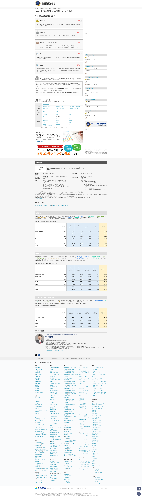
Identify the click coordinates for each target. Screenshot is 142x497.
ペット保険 (37, 383)
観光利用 (53, 480)
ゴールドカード (39, 425)
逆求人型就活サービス (84, 371)
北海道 (66, 381)
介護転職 (81, 383)
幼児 (66, 429)
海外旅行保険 (38, 381)
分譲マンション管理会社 (40, 449)
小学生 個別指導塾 (68, 411)
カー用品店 (66, 481)
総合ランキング (46, 104)
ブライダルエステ (83, 433)
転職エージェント (83, 379)
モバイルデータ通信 (97, 378)
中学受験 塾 (66, 397)
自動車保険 (37, 367)
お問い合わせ (71, 488)
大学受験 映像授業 (68, 378)
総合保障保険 (95, 440)
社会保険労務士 (72, 440)
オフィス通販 (53, 448)
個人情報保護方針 (63, 488)
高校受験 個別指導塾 (69, 388)
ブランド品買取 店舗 (55, 445)
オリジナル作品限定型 (56, 439)
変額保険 (94, 443)
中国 (105, 383)
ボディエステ (82, 437)
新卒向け (82, 428)
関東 (89, 461)
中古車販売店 (53, 411)
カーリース (52, 406)
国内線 (52, 470)
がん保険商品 (95, 429)
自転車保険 (37, 378)
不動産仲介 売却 (38, 442)
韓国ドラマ (58, 120)
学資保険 (37, 390)
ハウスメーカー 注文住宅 (40, 470)
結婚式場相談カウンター (85, 450)
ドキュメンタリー (59, 122)
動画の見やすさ (46, 108)
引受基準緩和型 (97, 422)
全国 (88, 466)
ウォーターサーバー (54, 367)
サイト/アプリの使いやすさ (74, 106)
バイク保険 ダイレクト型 (98, 406)
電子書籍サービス (54, 434)
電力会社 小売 (53, 453)
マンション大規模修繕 (40, 452)
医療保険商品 (95, 418)
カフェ (51, 429)
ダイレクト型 (39, 369)
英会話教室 (66, 431)
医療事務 (69, 436)
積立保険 (94, 445)
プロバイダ (94, 379)
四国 (94, 385)
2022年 (45, 205)
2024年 (36, 205)
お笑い (44, 124)
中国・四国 (46, 477)
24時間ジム (66, 463)
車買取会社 (52, 408)
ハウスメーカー (39, 480)
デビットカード (38, 427)
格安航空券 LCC (54, 468)
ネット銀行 (37, 408)
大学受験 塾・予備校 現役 (70, 367)
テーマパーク (82, 469)
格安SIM (95, 369)
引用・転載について (79, 488)
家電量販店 (66, 474)
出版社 (52, 441)
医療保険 (37, 386)
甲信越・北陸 (72, 383)
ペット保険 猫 (95, 417)
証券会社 (38, 401)
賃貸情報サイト (38, 456)
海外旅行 (58, 463)
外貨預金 (37, 411)
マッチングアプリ (83, 453)
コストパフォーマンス (73, 108)
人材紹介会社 (82, 404)
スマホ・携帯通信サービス (98, 367)
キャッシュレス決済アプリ (41, 429)
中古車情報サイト (54, 409)
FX (35, 415)
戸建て (43, 443)
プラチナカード (98, 474)
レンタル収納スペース (56, 393)
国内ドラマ (71, 118)
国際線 (56, 470)
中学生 (70, 416)
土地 (47, 443)
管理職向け (83, 424)
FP (65, 436)
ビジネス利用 (54, 478)
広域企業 (95, 386)
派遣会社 (81, 388)
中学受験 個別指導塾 (69, 401)
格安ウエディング (83, 446)
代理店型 (38, 371)
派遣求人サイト (83, 392)
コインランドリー (54, 376)
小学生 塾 (66, 408)
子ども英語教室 (67, 427)
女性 (57, 111)
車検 (51, 425)
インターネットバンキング (41, 410)
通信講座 (66, 434)
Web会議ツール (83, 419)
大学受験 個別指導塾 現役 (70, 371)
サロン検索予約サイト (84, 439)
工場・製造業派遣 (83, 390)
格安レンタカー (53, 404)
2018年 (62, 205)
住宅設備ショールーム (40, 459)
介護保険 (94, 438)
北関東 (41, 475)
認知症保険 (94, 434)
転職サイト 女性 (83, 376)
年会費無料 (38, 422)
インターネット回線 (97, 388)
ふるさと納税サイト (54, 390)
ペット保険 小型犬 (96, 415)
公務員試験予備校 (68, 452)
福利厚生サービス (54, 452)
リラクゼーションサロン (69, 465)
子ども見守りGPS (54, 455)
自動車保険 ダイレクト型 (98, 403)
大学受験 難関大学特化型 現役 (71, 374)
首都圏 (37, 451)
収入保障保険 (96, 427)
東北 (38, 475)
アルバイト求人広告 (84, 408)
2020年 (53, 205)
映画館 (81, 459)
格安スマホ (96, 371)
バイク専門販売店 (55, 420)
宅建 (66, 438)
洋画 (57, 118)
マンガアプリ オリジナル (56, 443)
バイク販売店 (53, 418)
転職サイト (82, 374)
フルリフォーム (39, 463)
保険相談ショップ (39, 392)
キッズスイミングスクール (69, 466)
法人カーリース (83, 414)
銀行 (37, 403)
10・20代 (45, 114)
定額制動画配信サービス (55, 431)
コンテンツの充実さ (60, 108)
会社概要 (49, 488)
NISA (36, 399)
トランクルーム (53, 392)
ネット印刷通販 (83, 416)
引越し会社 (52, 399)
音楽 (70, 122)
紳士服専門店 (67, 477)
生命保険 (37, 385)
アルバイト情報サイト (84, 372)
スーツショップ (67, 479)
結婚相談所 (82, 448)
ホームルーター (96, 376)
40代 (70, 114)
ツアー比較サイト (54, 471)
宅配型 (52, 397)
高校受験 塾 (66, 379)
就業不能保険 (95, 433)
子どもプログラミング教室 (70, 455)
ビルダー (38, 473)
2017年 (66, 205)
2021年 (49, 205)
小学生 (74, 416)
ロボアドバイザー (39, 436)
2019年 (58, 205)
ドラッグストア (67, 475)
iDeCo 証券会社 (38, 406)
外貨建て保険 (95, 436)
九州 (47, 451)
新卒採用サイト (83, 399)
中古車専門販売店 (55, 413)
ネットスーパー (53, 385)
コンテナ (53, 395)
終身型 (94, 420)
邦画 (44, 118)
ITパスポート (72, 443)
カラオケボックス (83, 468)
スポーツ (58, 124)
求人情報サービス (83, 393)
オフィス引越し (53, 446)
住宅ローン (37, 413)
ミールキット (53, 381)
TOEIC (66, 440)
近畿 (44, 451)
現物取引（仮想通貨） (41, 433)
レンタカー (52, 402)
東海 (41, 451)
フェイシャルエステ (84, 435)
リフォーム (37, 461)
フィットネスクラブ (68, 461)
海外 (55, 475)
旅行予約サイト (53, 461)
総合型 (52, 438)
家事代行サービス (54, 372)
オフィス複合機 (53, 450)
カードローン (38, 417)
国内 (52, 475)
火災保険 (37, 379)
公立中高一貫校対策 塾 (69, 404)
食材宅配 (52, 378)
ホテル (51, 477)
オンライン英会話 (68, 433)
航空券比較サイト (54, 464)
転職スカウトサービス (84, 378)
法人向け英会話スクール (69, 454)
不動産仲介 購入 (38, 445)
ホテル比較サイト (54, 466)
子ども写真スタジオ (54, 432)
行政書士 (67, 441)
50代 (44, 116)
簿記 (69, 438)
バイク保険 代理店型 (97, 408)
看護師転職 (82, 381)
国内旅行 (53, 463)
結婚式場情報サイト (84, 451)
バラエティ (45, 122)
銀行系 (37, 418)
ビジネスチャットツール (85, 417)
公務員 (66, 443)
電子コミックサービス (55, 436)
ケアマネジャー (73, 441)
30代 (57, 114)
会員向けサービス (59, 106)
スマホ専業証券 (38, 404)
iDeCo (93, 456)
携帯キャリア (96, 372)
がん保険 (37, 388)
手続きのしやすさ (46, 106)
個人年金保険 (95, 441)
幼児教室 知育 (67, 422)
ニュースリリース (55, 488)
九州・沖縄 (67, 386)
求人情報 (85, 488)
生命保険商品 (95, 424)
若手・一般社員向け (85, 426)
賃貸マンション (38, 458)
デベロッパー (39, 482)
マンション (38, 443)
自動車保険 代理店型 (97, 404)
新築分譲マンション (39, 466)
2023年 (40, 205)
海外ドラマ (45, 120)
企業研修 (81, 421)
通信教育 (66, 415)
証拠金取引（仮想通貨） (41, 434)
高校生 (66, 416)
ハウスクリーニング (54, 374)
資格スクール (67, 445)
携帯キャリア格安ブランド (99, 374)
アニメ (70, 120)
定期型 (99, 420)
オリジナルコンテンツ (47, 125)
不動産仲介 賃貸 (38, 454)
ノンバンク (42, 418)
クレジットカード (39, 420)
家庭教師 (66, 418)
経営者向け (83, 423)
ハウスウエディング (84, 444)
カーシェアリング (54, 401)
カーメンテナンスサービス (56, 427)
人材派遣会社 (82, 407)
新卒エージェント (83, 401)
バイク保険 (37, 372)
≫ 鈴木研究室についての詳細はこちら (54, 350)
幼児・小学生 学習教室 (69, 420)
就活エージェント (83, 367)
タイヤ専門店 (67, 483)
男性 (44, 111)
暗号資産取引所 (38, 431)
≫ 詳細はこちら (38, 198)
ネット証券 (37, 397)
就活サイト (82, 369)
